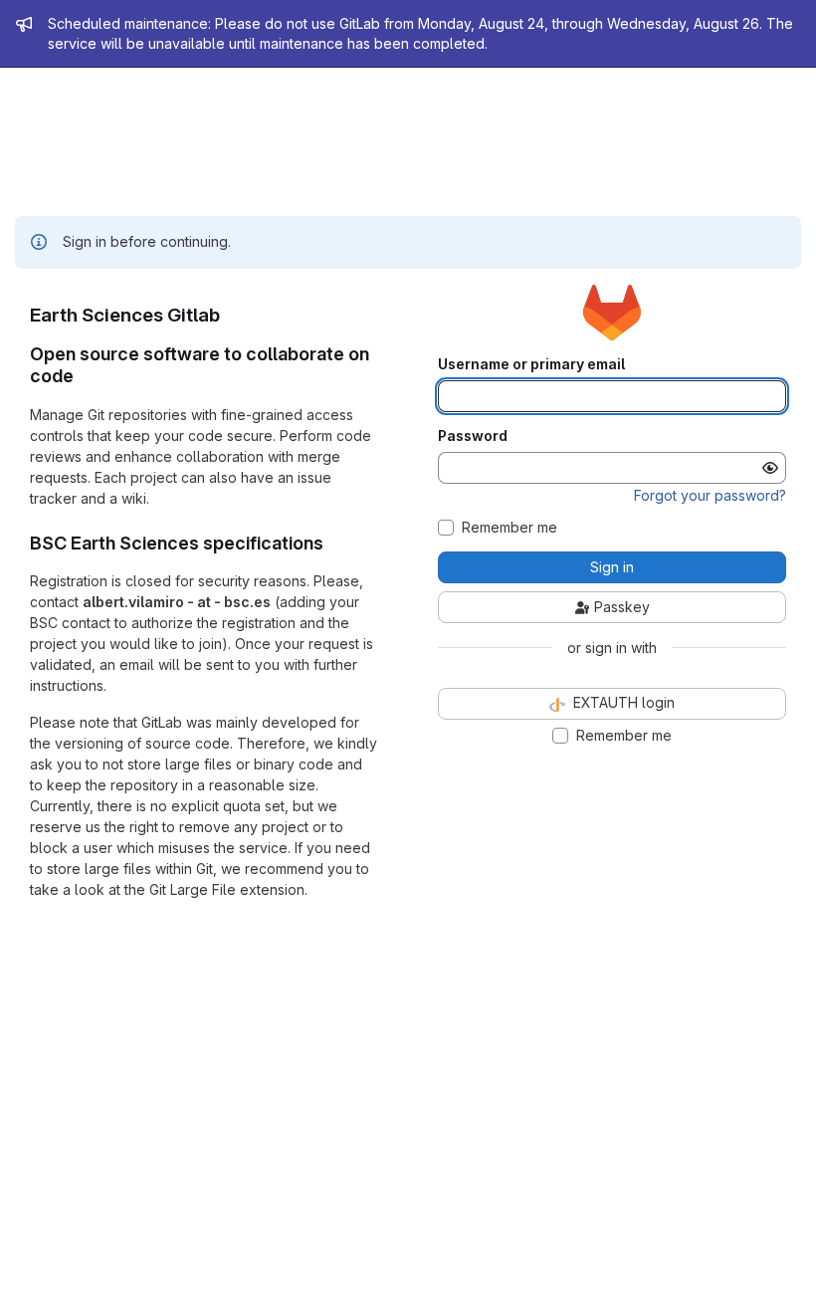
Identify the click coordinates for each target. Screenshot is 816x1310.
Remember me (509, 528)
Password (473, 436)
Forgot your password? (710, 495)
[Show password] (770, 468)
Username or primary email (531, 364)
